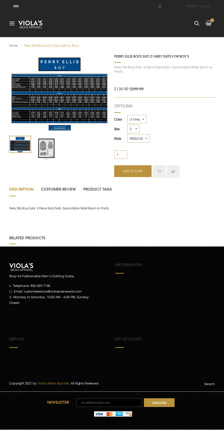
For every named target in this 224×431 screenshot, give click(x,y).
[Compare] (173, 171)
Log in (206, 6)
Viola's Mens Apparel (53, 383)
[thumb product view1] (20, 144)
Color (118, 119)
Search (209, 384)
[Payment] (113, 413)
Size (117, 129)
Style (117, 138)
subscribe (159, 402)
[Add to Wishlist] (159, 171)
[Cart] (209, 26)
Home (13, 46)
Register (193, 6)
